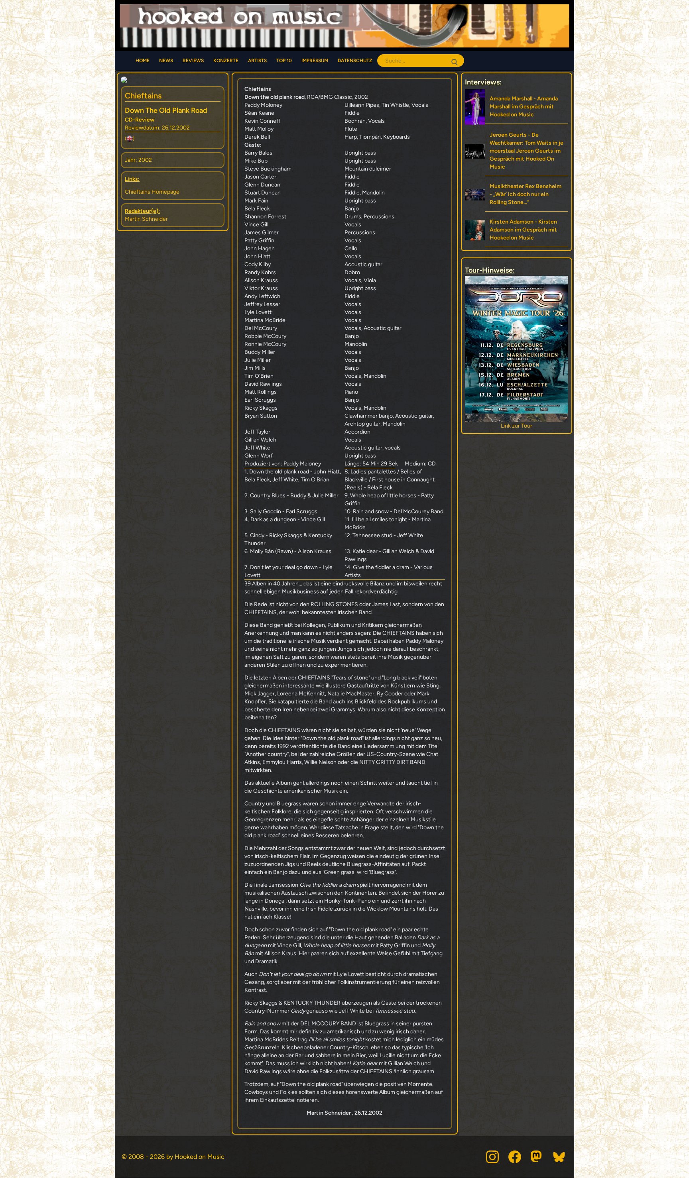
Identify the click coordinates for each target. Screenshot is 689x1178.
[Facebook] (515, 1157)
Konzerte (225, 60)
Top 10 (284, 60)
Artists (257, 60)
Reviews (193, 60)
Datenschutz (355, 60)
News (166, 60)
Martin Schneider (146, 219)
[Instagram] (492, 1157)
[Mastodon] (537, 1157)
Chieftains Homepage (152, 191)
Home (143, 60)
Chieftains (143, 95)
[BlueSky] (559, 1157)
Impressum (314, 60)
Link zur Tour (516, 425)
